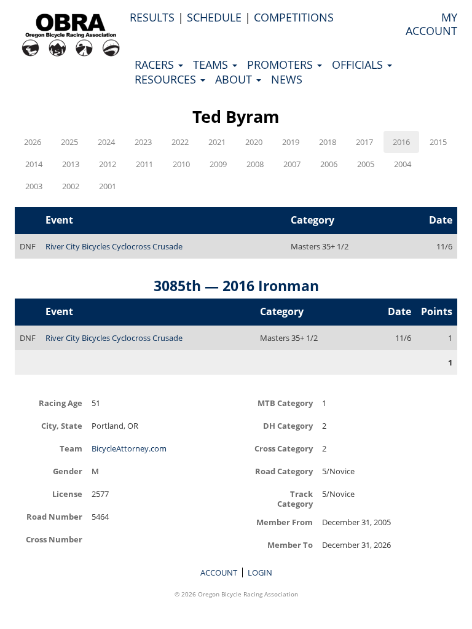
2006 (328, 164)
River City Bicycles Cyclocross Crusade (114, 246)
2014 (33, 164)
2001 (107, 186)
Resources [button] (167, 79)
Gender (67, 471)
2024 (106, 141)
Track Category (295, 498)
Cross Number (54, 539)
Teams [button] (212, 64)
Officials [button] (359, 64)
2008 (255, 164)
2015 (438, 141)
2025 (69, 141)
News (286, 79)
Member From (284, 522)
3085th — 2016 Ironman (236, 285)
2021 (217, 141)
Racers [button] (156, 64)
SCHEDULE (214, 17)
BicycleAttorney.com (129, 448)
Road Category (284, 471)
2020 (253, 141)
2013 (70, 164)
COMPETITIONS (294, 17)
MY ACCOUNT (431, 24)
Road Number (54, 516)
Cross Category (283, 448)
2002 (70, 186)
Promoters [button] (281, 64)
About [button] (235, 79)
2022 (180, 141)
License (67, 493)
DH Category (288, 425)
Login (260, 572)
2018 (327, 141)
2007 (292, 164)
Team (71, 448)
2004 (402, 164)
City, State (61, 425)
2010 (181, 164)
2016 (401, 141)
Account (218, 572)
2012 (107, 164)
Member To (290, 544)
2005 (365, 164)
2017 (364, 141)
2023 (143, 141)
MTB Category (285, 402)
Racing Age (60, 402)
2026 (32, 141)
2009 (218, 164)
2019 (290, 141)
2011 (144, 164)
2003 (33, 186)
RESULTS (152, 17)
